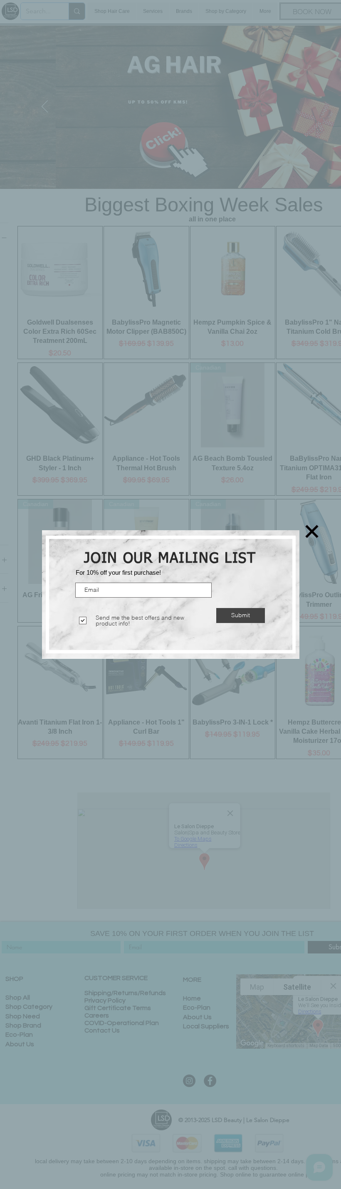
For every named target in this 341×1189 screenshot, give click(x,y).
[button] (312, 531)
